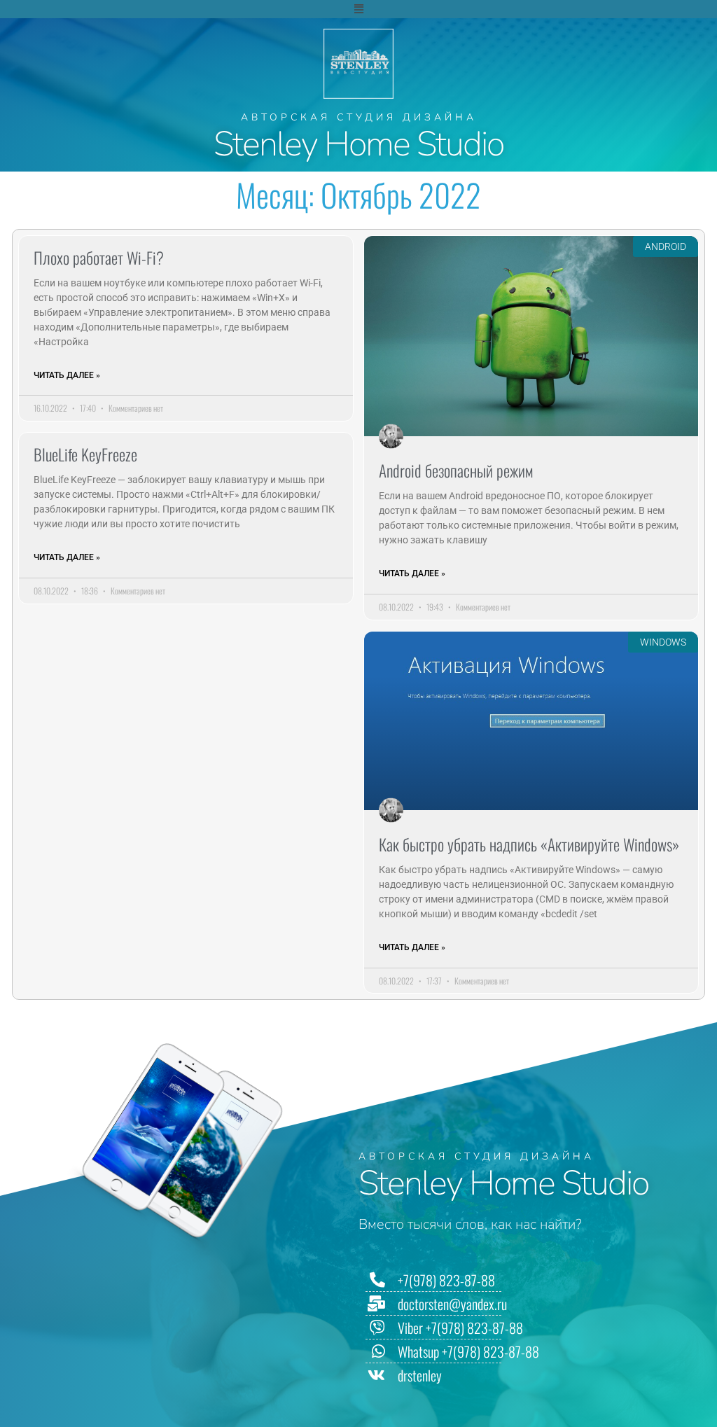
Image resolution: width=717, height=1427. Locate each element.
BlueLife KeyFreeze (85, 454)
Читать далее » (67, 375)
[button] (358, 9)
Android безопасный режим (456, 470)
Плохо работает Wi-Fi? (99, 258)
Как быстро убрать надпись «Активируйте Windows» (529, 844)
